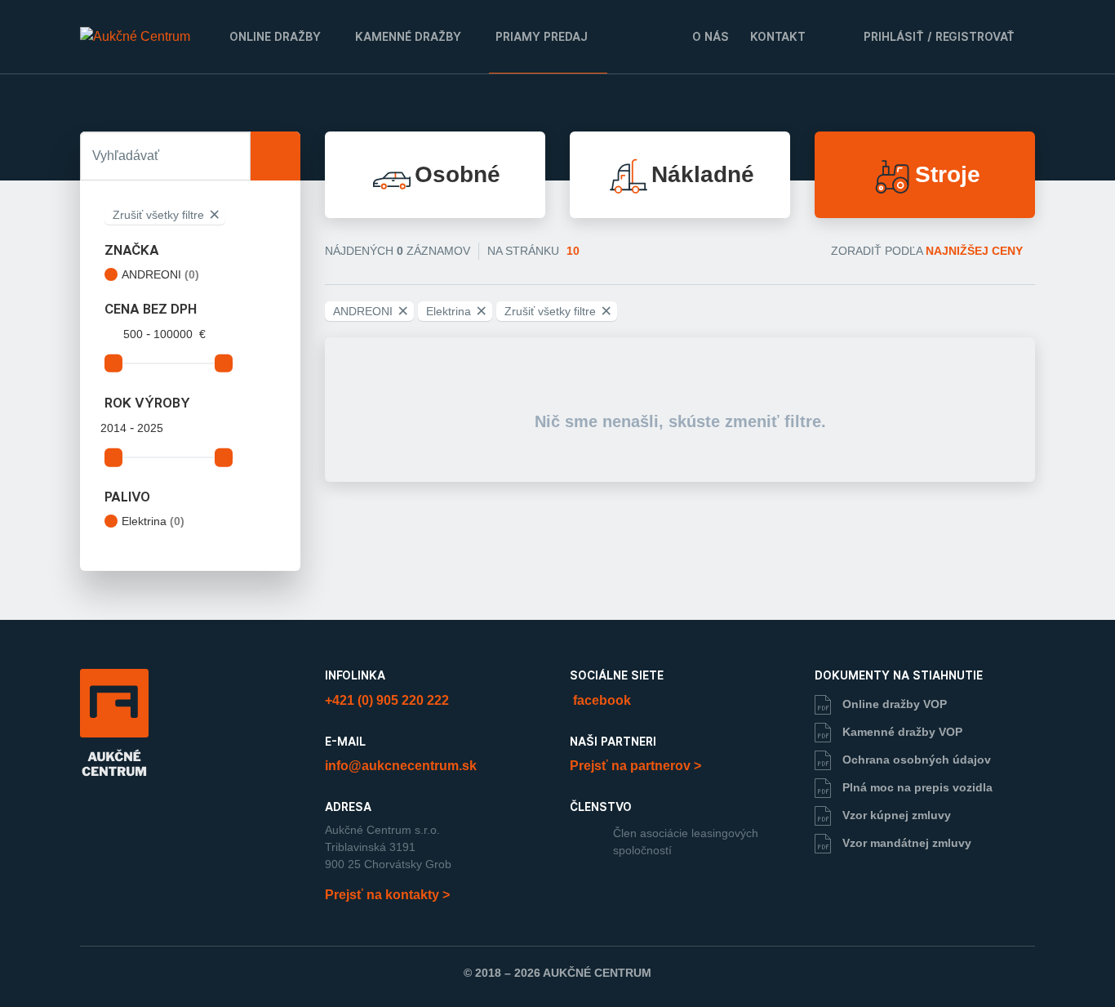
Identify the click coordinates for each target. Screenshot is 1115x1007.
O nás (710, 36)
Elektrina (153, 521)
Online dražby (275, 36)
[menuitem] (277, 37)
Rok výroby (147, 403)
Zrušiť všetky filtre (166, 215)
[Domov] (135, 36)
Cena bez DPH (150, 309)
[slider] (113, 363)
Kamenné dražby (408, 36)
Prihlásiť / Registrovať (937, 36)
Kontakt (778, 36)
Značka (131, 250)
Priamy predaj (541, 36)
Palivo (127, 497)
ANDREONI (160, 274)
